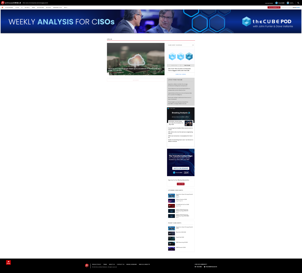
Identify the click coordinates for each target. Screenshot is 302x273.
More (65, 7)
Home (2, 6)
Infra (33, 7)
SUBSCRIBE (181, 184)
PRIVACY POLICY (96, 264)
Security (27, 7)
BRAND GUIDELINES (131, 264)
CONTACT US (120, 264)
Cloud (17, 7)
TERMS (105, 264)
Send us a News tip (144, 264)
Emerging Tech (57, 7)
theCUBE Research (211, 267)
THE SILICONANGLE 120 (274, 7)
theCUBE (199, 267)
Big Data (48, 7)
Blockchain (40, 7)
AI (21, 7)
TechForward (9, 7)
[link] (136, 59)
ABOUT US (112, 264)
